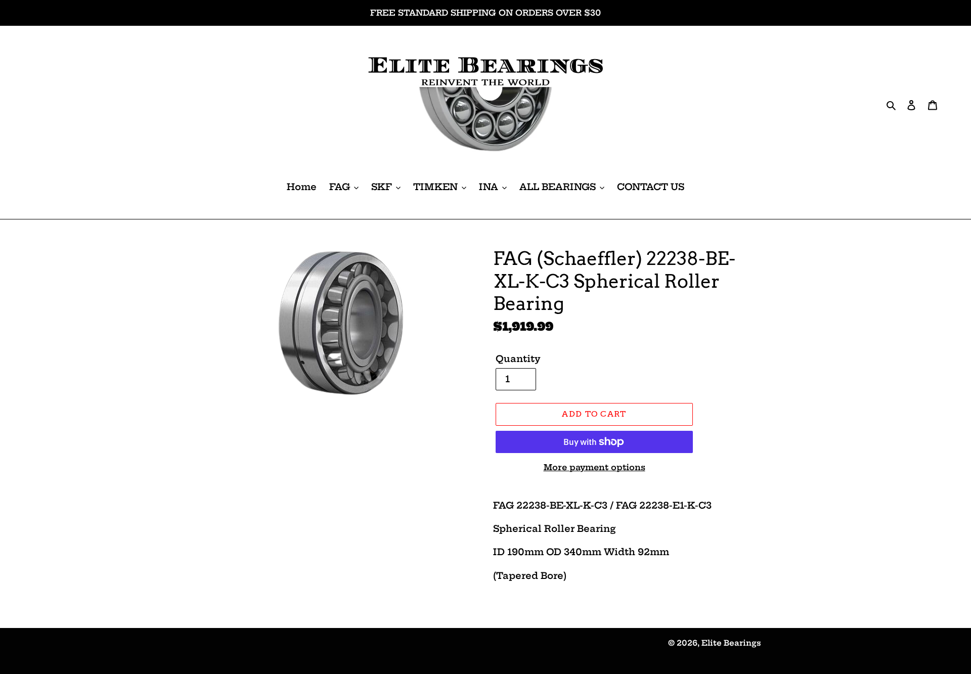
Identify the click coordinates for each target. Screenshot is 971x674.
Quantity (518, 359)
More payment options (594, 467)
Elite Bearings (731, 643)
